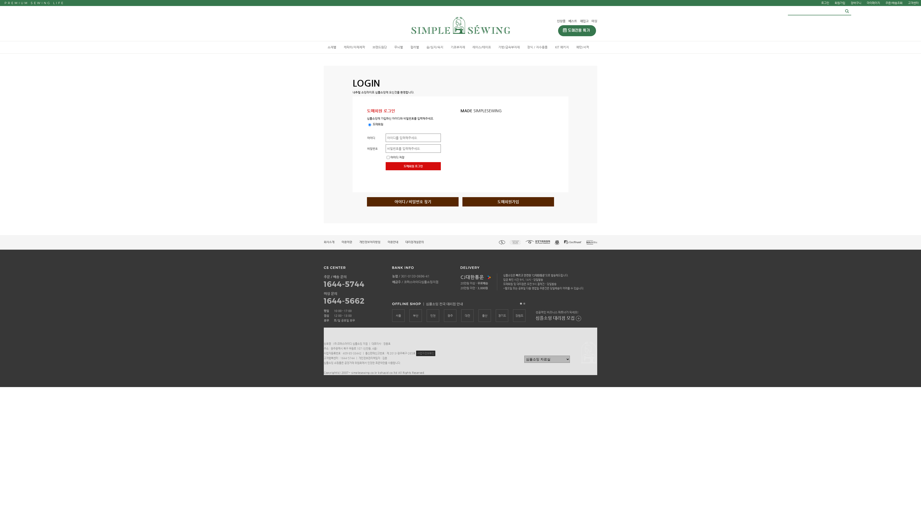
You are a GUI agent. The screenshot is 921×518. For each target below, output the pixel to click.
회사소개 (329, 242)
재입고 (584, 21)
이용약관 (347, 242)
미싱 (594, 21)
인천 (433, 315)
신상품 (561, 21)
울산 (484, 315)
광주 (450, 315)
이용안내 (393, 242)
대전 (467, 315)
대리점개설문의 (414, 242)
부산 (415, 315)
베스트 (572, 21)
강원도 (519, 315)
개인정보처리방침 (369, 242)
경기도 (502, 315)
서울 (398, 315)
